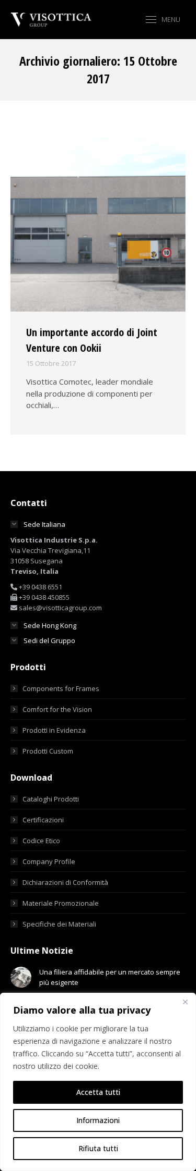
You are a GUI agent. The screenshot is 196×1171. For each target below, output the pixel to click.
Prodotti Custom (47, 751)
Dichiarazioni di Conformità (65, 882)
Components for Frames (60, 688)
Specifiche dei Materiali (59, 924)
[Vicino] (185, 1001)
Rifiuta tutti (98, 1148)
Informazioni (98, 1120)
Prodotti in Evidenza (54, 730)
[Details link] (98, 224)
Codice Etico (41, 840)
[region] (98, 1082)
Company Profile (48, 861)
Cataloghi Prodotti (50, 799)
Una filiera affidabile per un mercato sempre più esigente (109, 977)
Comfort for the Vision (57, 709)
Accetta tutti (98, 1092)
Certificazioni (43, 819)
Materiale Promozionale (60, 903)
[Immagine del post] (20, 977)
